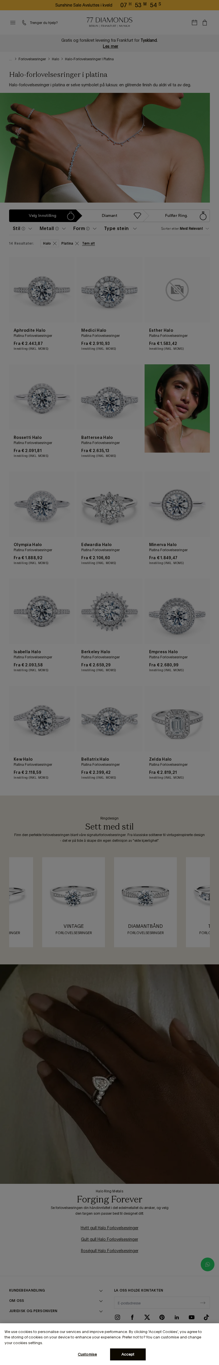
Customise (87, 1354)
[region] (109, 1344)
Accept (128, 1354)
